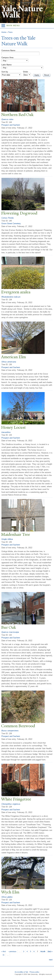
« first (3, 952)
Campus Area (7, 57)
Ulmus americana (8, 362)
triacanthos (6, 432)
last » (50, 952)
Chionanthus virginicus (10, 804)
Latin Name (6, 65)
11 (3, 955)
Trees (10, 32)
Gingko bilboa (7, 539)
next (51, 960)
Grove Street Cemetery (11, 223)
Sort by (4, 72)
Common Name (8, 50)
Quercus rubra (7, 119)
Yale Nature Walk (22, 11)
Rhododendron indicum (10, 297)
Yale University (4, 2)
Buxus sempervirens (10, 731)
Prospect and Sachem (10, 125)
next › (43, 952)
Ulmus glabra (6, 897)
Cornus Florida (7, 218)
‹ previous (12, 952)
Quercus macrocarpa (10, 632)
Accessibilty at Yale (21, 972)
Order (25, 72)
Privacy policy (34, 972)
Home (3, 32)
